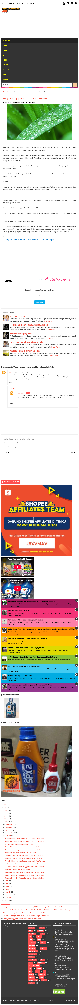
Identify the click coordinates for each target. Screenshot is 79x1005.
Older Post (73, 452)
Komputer (43, 948)
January (9, 898)
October (9, 830)
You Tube (31, 983)
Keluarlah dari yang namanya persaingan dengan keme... (25, 872)
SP (44, 971)
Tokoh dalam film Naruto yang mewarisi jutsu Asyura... (25, 861)
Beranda (7, 40)
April (8, 889)
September (10, 833)
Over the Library (34, 965)
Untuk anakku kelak (17, 316)
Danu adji (58, 930)
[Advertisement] (50, 21)
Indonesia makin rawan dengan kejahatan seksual (29, 325)
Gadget (5, 60)
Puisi (30, 968)
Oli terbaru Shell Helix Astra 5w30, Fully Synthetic (26, 648)
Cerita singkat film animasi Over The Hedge (21, 853)
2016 (6, 822)
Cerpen (43, 933)
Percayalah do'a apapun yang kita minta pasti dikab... (24, 875)
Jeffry (11, 372)
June (7, 883)
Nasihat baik (32, 959)
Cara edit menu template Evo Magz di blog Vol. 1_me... (25, 847)
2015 (6, 900)
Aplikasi (41, 928)
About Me (31, 928)
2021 (6, 807)
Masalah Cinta (33, 951)
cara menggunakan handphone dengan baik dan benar (27, 638)
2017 (6, 819)
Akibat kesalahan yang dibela (21, 333)
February (9, 895)
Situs (37, 971)
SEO (30, 971)
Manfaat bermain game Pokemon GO (18, 869)
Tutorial (31, 977)
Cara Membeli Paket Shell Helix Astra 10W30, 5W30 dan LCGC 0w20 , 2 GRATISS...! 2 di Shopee (37, 910)
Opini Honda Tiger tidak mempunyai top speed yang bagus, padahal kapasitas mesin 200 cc (41, 629)
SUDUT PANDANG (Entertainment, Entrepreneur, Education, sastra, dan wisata (32, 1000)
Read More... (48, 321)
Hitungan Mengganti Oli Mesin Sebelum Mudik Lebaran (23, 919)
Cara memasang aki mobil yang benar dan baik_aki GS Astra (30, 685)
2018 (6, 816)
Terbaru (31, 974)
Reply (10, 382)
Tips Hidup (42, 974)
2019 (6, 813)
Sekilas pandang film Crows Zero (20, 676)
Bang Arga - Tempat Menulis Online (62, 985)
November (10, 827)
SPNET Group (21, 393)
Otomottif (6, 70)
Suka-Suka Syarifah (62, 975)
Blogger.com (72, 1000)
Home (40, 452)
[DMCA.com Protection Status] (59, 993)
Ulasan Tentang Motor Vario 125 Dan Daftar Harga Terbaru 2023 (26, 916)
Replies (13, 388)
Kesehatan (6, 65)
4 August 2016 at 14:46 (21, 372)
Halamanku (32, 942)
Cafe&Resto (32, 933)
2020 (6, 810)
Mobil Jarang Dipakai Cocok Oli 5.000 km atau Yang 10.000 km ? (26, 913)
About (4, 3)
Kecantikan (32, 948)
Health (43, 942)
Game (30, 939)
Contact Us (11, 3)
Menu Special (32, 954)
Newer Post (6, 452)
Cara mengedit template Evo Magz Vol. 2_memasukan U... (26, 841)
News (43, 959)
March (8, 892)
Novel (30, 962)
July (7, 881)
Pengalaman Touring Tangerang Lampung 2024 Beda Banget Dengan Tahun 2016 (32, 907)
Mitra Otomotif (60, 956)
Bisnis (5, 45)
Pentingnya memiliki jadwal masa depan (25, 351)
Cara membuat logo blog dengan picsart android (25, 620)
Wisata (5, 75)
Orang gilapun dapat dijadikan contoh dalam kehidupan (29, 239)
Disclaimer (30, 3)
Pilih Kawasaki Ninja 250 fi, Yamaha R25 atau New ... (24, 858)
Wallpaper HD (7, 80)
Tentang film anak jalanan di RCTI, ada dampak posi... (24, 855)
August (8, 836)
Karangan (33, 102)
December (9, 824)
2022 (6, 805)
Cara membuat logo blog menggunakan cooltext (22, 850)
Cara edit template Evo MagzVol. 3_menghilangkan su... (25, 838)
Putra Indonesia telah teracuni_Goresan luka (26, 342)
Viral (41, 977)
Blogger (5, 50)
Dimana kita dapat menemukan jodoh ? (19, 844)
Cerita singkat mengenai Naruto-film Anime (24, 666)
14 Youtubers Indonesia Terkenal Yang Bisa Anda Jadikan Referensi (32, 657)
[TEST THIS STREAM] (33, 541)
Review (39, 968)
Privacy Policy (21, 3)
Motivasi (31, 957)
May (7, 886)
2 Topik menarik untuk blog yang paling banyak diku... (25, 867)
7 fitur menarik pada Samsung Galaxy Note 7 (21, 864)
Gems (39, 939)
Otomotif (41, 962)
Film (4, 55)
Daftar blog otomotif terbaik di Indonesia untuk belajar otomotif (31, 601)
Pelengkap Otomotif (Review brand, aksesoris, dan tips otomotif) (64, 941)
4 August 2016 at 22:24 (38, 393)
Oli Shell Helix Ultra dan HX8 (18, 611)
